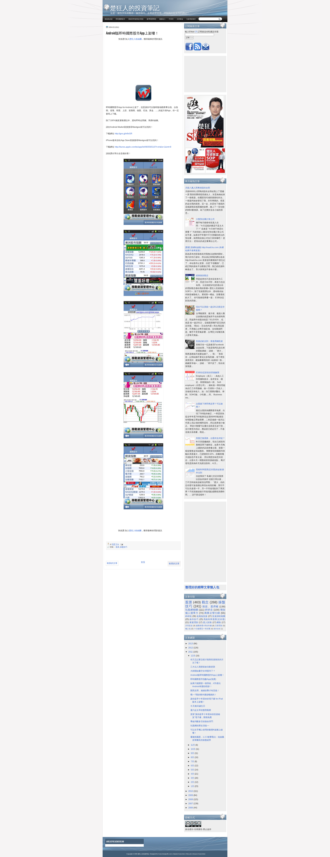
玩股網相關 (191, 609)
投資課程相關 (218, 616)
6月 (193, 766)
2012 (190, 648)
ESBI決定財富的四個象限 (207, 372)
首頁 (143, 562)
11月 (193, 745)
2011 (190, 652)
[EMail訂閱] (206, 50)
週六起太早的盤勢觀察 (200, 710)
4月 (193, 774)
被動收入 (162, 19)
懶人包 (188, 629)
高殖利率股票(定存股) (135, 19)
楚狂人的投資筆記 (134, 7)
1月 (193, 786)
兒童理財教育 (191, 19)
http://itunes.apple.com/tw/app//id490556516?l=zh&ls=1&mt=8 (143, 147)
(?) (196, 32)
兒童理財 (218, 626)
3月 (193, 778)
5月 (193, 770)
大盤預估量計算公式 (205, 219)
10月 (193, 749)
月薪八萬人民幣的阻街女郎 (197, 188)
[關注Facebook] (189, 50)
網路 (219, 622)
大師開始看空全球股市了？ (202, 671)
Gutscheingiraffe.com (165, 854)
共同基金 (180, 19)
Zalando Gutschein (179, 854)
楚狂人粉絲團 (135, 39)
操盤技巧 (123, 546)
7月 (193, 761)
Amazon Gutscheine (199, 854)
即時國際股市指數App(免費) (203, 679)
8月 (193, 757)
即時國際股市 (120, 19)
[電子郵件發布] (121, 544)
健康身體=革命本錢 (204, 626)
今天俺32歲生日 (197, 706)
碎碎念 (209, 609)
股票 (117, 546)
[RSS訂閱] (197, 50)
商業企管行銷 (212, 613)
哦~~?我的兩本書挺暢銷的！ (203, 695)
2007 (190, 803)
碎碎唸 (188, 616)
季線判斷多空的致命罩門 (201, 721)
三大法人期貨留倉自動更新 (202, 667)
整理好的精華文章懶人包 (202, 587)
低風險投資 (202, 616)
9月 (193, 753)
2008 (190, 799)
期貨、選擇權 (210, 606)
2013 (190, 643)
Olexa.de (189, 854)
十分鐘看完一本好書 (202, 629)
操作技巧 (194, 619)
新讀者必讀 (108, 19)
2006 (190, 808)
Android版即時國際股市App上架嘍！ (207, 675)
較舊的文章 (174, 563)
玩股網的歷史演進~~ (199, 726)
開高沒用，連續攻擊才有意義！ (204, 690)
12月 (193, 656)
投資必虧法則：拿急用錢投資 (209, 341)
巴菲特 (171, 19)
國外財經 (217, 629)
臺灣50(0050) (151, 19)
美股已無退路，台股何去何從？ (210, 438)
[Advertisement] (135, 48)
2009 (190, 795)
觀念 (205, 602)
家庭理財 (193, 622)
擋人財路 (207, 622)
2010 (190, 791)
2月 (193, 782)
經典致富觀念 (202, 275)
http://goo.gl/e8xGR (123, 133)
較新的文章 (112, 563)
